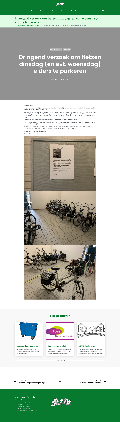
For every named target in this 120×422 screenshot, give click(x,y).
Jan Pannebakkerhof (35, 11)
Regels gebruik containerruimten (28, 346)
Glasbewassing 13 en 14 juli (57, 346)
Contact (73, 11)
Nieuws (47, 11)
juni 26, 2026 (82, 343)
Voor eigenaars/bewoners (59, 11)
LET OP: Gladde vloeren (87, 346)
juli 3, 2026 (50, 343)
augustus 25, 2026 (21, 343)
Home (24, 11)
